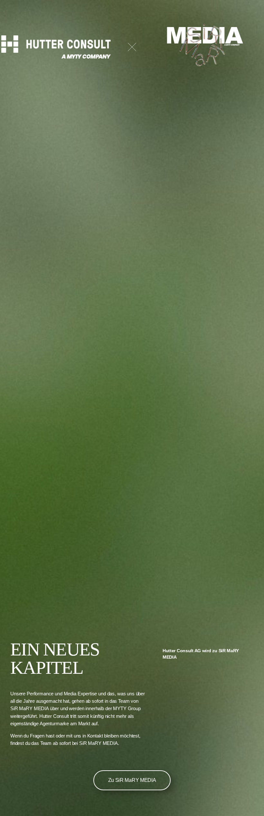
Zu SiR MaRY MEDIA (132, 780)
